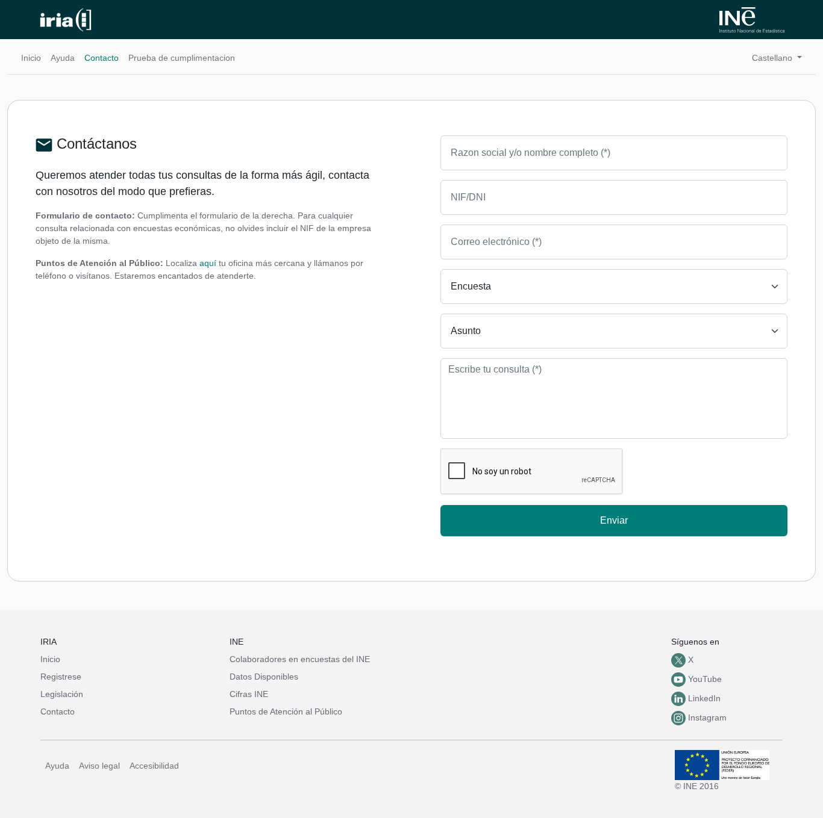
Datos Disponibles (264, 676)
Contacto (101, 58)
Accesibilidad (154, 765)
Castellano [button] (773, 58)
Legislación (61, 694)
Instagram (706, 717)
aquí (207, 263)
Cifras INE (249, 694)
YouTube (704, 679)
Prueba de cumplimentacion (181, 58)
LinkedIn (703, 698)
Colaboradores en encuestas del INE (300, 659)
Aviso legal (99, 765)
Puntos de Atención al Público (286, 711)
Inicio (31, 58)
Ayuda (63, 58)
